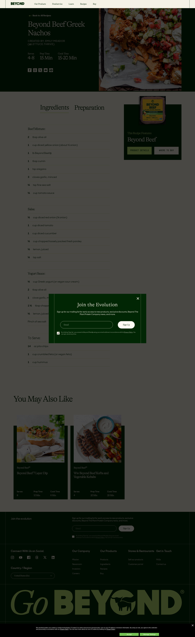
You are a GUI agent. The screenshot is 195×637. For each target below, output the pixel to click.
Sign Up (126, 325)
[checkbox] (58, 333)
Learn (71, 4)
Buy (94, 4)
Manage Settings (149, 634)
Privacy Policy (64, 629)
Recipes (83, 4)
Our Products (40, 4)
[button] (193, 625)
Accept (129, 634)
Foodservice (57, 4)
